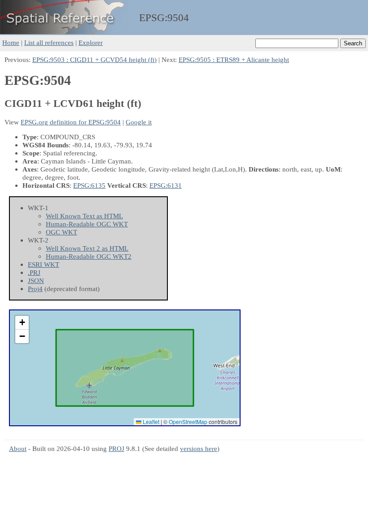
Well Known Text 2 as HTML (87, 248)
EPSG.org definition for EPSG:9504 (71, 122)
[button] (22, 323)
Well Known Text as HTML (84, 216)
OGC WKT (61, 232)
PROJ (116, 448)
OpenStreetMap (188, 421)
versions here (198, 448)
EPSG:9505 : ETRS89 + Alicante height (234, 59)
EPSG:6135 (89, 185)
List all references (49, 42)
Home (10, 42)
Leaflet (150, 421)
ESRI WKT (43, 264)
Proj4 (35, 288)
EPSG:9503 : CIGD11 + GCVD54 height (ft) (94, 59)
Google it (139, 122)
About (17, 448)
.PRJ (34, 272)
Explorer (91, 42)
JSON (36, 280)
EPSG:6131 (165, 185)
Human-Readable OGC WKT (87, 224)
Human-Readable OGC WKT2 (88, 256)
